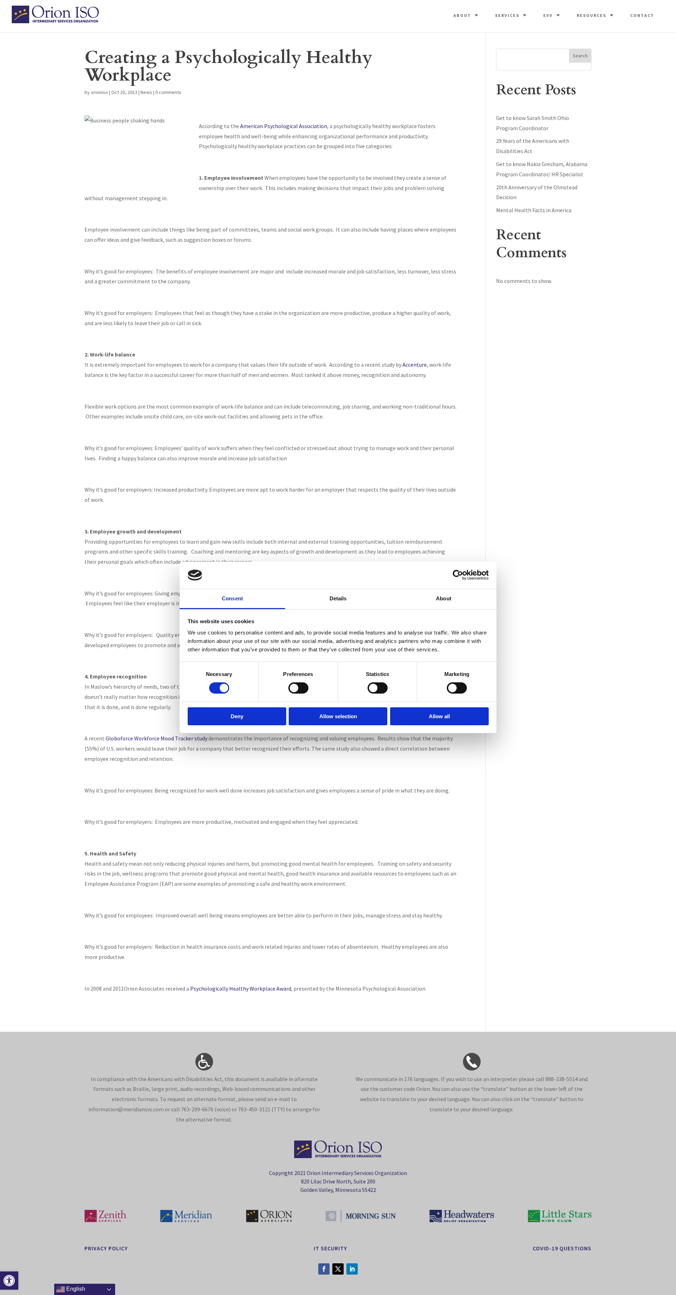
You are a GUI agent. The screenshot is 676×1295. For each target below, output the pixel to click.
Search (580, 55)
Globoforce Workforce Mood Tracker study (156, 738)
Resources (591, 15)
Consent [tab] (232, 598)
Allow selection (338, 716)
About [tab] (443, 598)
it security (330, 1248)
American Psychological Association (283, 126)
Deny (237, 716)
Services (507, 15)
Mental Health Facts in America (533, 210)
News (146, 92)
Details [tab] (338, 598)
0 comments (168, 92)
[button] (9, 1280)
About (462, 15)
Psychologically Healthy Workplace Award (240, 988)
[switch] (298, 688)
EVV (548, 15)
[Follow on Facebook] (324, 1269)
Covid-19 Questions (562, 1248)
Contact (642, 15)
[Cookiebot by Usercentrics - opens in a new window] (458, 575)
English (75, 1289)
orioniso (99, 92)
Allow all (439, 716)
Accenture (414, 364)
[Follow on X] (338, 1269)
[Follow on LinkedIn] (352, 1269)
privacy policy (106, 1248)
